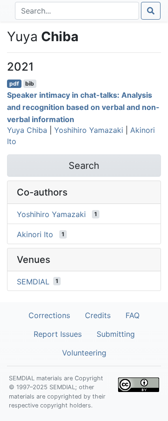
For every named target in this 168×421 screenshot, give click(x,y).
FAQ (133, 315)
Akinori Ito (35, 234)
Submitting (116, 334)
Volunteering (84, 352)
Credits (98, 315)
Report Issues (58, 334)
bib (29, 83)
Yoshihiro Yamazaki (88, 130)
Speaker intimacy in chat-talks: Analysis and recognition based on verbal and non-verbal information (83, 106)
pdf (14, 83)
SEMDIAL (33, 281)
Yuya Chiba (27, 130)
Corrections (49, 315)
